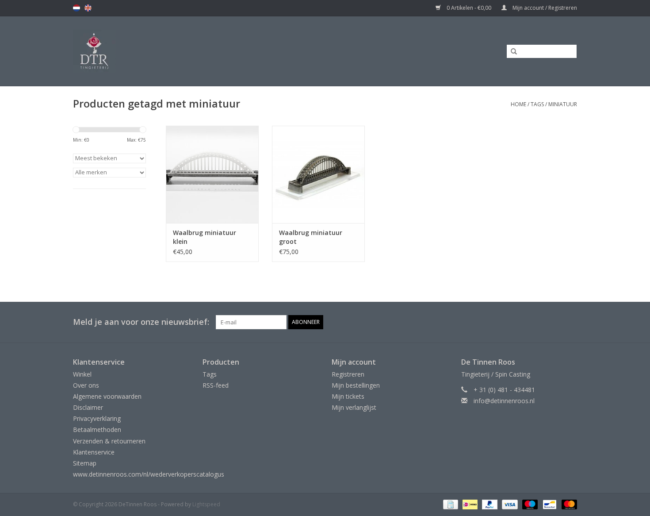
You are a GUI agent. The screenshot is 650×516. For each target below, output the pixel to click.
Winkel (82, 374)
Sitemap (84, 463)
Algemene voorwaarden (107, 396)
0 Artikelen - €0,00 (469, 8)
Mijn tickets (348, 396)
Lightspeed (206, 504)
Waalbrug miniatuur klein (204, 237)
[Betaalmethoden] (449, 504)
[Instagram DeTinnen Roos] (570, 322)
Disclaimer (88, 407)
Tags (537, 104)
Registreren (348, 374)
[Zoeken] (510, 51)
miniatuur (562, 104)
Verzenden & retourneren (109, 441)
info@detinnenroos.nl (504, 401)
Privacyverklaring (97, 418)
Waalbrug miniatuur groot (310, 237)
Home (518, 104)
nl (76, 8)
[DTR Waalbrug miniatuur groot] (318, 174)
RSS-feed (216, 385)
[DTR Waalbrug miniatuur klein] (212, 174)
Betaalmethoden (97, 429)
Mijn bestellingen (356, 385)
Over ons (86, 385)
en (88, 8)
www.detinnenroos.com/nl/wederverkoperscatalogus (148, 474)
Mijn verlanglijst (354, 407)
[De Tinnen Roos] (164, 51)
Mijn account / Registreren (544, 8)
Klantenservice (94, 452)
